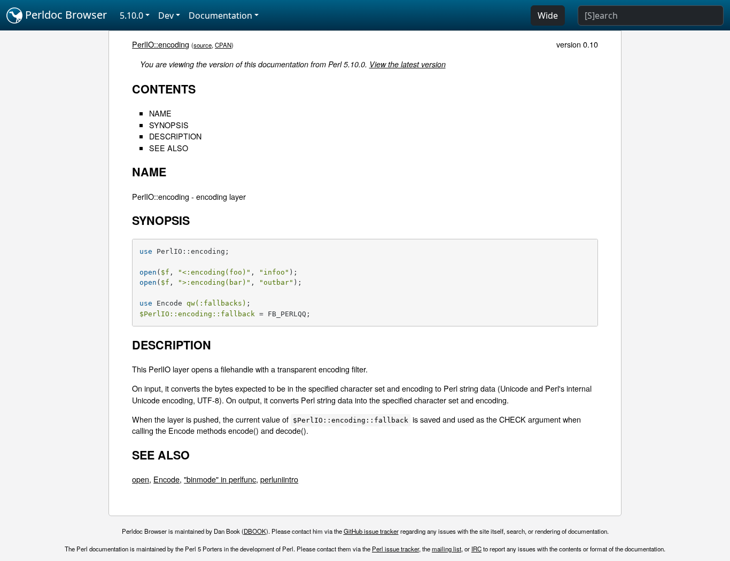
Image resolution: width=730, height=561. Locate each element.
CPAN (223, 45)
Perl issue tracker (395, 548)
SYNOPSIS (169, 124)
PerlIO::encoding (160, 44)
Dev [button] (166, 15)
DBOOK (255, 531)
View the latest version (407, 64)
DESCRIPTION (175, 136)
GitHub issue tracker (371, 531)
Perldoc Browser (64, 14)
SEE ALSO (168, 147)
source (202, 45)
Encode (166, 479)
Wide (548, 15)
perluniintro (279, 479)
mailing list (446, 548)
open (140, 479)
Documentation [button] (220, 15)
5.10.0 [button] (131, 15)
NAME (160, 113)
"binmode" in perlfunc (220, 479)
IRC (476, 548)
